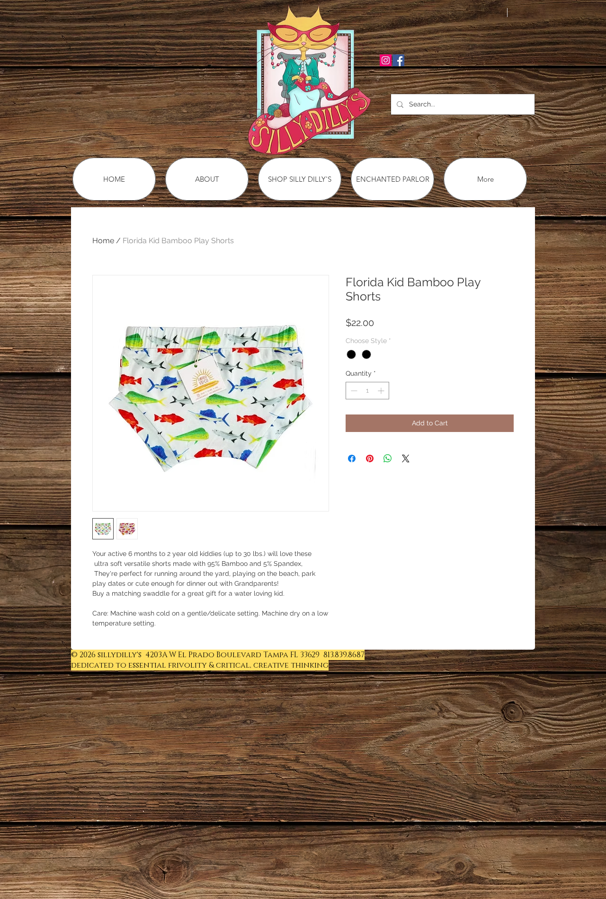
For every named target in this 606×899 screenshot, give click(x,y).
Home (103, 240)
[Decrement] (353, 390)
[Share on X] (405, 458)
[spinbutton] (367, 390)
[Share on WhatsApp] (387, 458)
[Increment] (382, 390)
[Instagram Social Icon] (386, 60)
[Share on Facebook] (351, 458)
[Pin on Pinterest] (369, 458)
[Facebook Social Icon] (398, 60)
